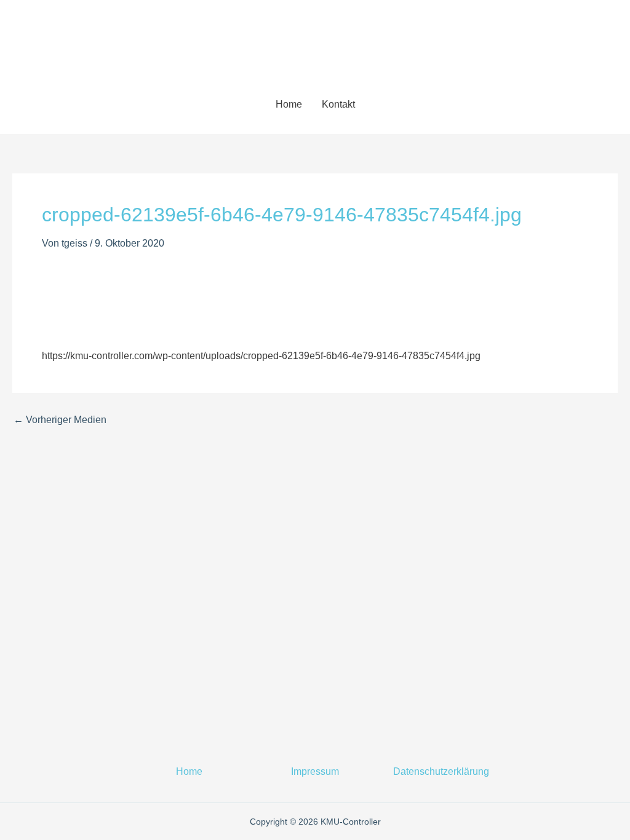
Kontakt (338, 104)
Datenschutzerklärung (441, 771)
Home (289, 104)
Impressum (315, 771)
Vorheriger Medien (60, 420)
